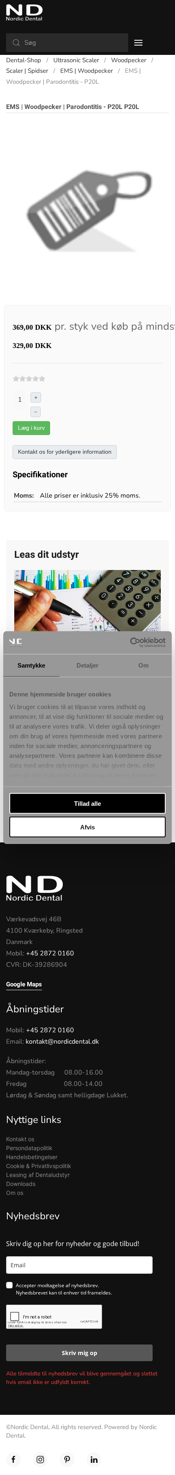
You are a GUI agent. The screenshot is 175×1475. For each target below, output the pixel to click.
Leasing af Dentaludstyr (38, 1174)
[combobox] (67, 42)
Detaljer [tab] (88, 664)
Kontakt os (20, 1139)
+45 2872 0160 (50, 953)
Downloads (20, 1183)
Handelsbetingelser (31, 1156)
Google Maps (24, 984)
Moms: (24, 495)
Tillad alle (87, 803)
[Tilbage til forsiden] (24, 12)
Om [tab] (143, 664)
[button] (138, 42)
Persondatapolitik (29, 1147)
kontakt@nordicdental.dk (62, 1041)
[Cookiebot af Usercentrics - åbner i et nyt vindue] (130, 642)
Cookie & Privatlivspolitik (38, 1165)
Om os (14, 1192)
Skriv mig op (79, 1353)
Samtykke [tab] (32, 664)
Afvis (87, 827)
